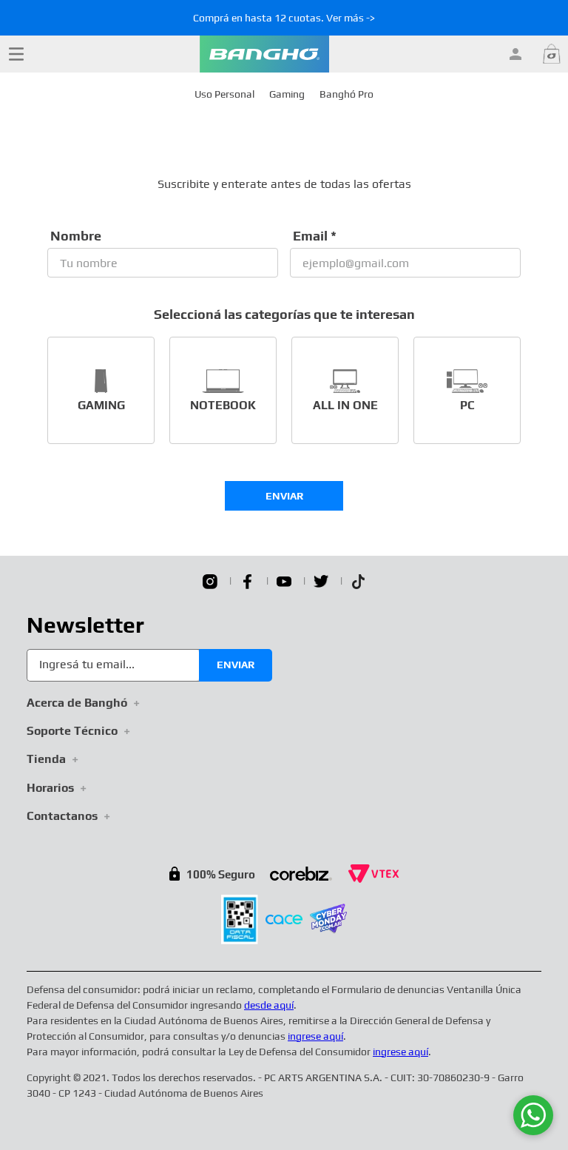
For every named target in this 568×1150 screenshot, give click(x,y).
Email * (315, 236)
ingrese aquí (315, 1036)
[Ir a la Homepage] (264, 54)
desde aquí (269, 1005)
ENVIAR (284, 496)
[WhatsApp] (533, 1115)
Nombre (75, 236)
